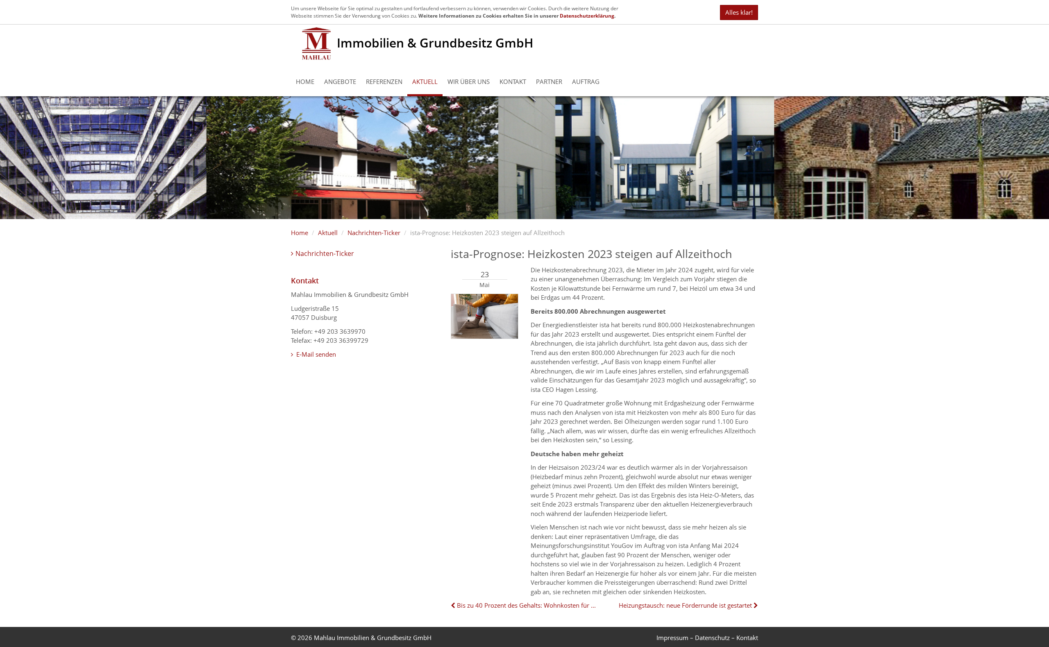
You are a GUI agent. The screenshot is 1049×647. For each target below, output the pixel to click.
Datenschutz (712, 637)
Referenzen (384, 81)
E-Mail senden (315, 354)
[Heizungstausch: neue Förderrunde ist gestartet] (755, 605)
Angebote (340, 81)
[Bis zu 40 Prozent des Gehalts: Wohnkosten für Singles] (454, 605)
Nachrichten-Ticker (373, 232)
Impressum (672, 637)
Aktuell (425, 81)
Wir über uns (468, 81)
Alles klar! (739, 12)
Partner (549, 81)
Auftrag (585, 81)
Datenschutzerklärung (587, 15)
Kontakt (513, 81)
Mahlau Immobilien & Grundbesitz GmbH (372, 637)
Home (305, 81)
